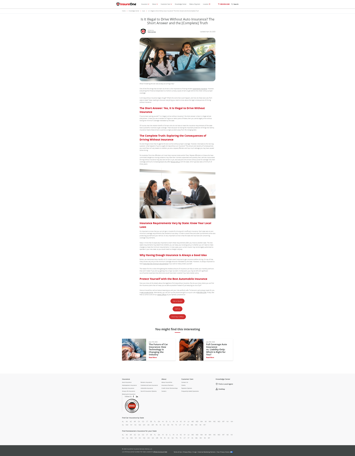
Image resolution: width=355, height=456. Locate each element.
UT (180, 425)
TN (172, 425)
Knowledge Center (180, 4)
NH (232, 422)
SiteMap (221, 389)
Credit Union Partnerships (170, 388)
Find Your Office (177, 317)
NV (228, 422)
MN (210, 422)
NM (127, 425)
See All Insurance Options (149, 391)
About (154, 4)
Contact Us (184, 382)
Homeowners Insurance (129, 385)
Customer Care (165, 4)
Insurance (144, 4)
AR (135, 422)
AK (127, 422)
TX (176, 425)
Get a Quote (177, 301)
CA (139, 422)
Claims (183, 385)
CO (143, 422)
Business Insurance (128, 388)
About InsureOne (167, 382)
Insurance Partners (167, 385)
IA (177, 422)
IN (173, 422)
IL (170, 422)
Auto (143, 11)
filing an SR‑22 (175, 162)
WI (200, 425)
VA (188, 425)
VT (184, 425)
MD (197, 422)
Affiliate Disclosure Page (160, 452)
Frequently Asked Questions (190, 391)
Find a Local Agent (225, 384)
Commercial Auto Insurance (149, 385)
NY (131, 425)
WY (204, 425)
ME (193, 422)
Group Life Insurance (128, 391)
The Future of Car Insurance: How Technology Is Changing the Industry (158, 349)
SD (168, 425)
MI (206, 422)
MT (223, 422)
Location (205, 4)
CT (147, 422)
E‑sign (195, 452)
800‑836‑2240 (201, 292)
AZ (131, 422)
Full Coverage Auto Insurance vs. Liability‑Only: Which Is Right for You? (216, 349)
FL (155, 422)
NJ (123, 425)
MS (214, 422)
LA (188, 422)
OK (148, 425)
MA (201, 422)
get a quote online (147, 292)
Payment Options (186, 388)
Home (124, 11)
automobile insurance (200, 89)
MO (219, 422)
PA (157, 425)
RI (160, 425)
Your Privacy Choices (223, 452)
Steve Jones (152, 32)
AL (123, 422)
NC (135, 425)
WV (196, 425)
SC (164, 425)
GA (159, 422)
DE (151, 422)
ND (140, 425)
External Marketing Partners (207, 452)
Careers (164, 391)
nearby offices (161, 295)
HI (163, 422)
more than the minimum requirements (155, 264)
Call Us (177, 309)
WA (192, 425)
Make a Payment (194, 4)
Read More (153, 357)
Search (236, 4)
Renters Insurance (146, 382)
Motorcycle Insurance (128, 394)
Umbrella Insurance (147, 388)
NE (228, 435)
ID (166, 422)
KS (181, 422)
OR (153, 425)
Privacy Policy (187, 452)
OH (144, 425)
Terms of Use (178, 452)
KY (184, 422)
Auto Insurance (126, 382)
